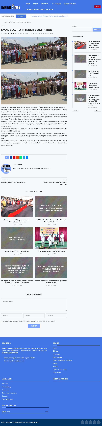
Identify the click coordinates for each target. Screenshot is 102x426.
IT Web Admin (12, 33)
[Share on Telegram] (24, 157)
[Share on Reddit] (17, 157)
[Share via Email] (27, 157)
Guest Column (70, 4)
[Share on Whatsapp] (20, 157)
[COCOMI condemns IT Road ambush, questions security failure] (51, 267)
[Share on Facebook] (11, 157)
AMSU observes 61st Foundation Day (17, 251)
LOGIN (97, 6)
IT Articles (56, 4)
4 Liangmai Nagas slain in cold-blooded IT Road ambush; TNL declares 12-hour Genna (94, 100)
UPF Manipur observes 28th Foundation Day (51, 251)
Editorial (45, 4)
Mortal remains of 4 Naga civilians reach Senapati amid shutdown (52, 16)
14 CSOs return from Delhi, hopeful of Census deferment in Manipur (94, 59)
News (35, 4)
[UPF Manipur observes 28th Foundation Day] (51, 238)
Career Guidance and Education (39, 9)
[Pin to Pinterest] (14, 157)
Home (28, 4)
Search (74, 26)
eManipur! (35, 422)
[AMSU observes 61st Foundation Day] (17, 238)
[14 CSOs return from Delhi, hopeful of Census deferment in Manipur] (51, 206)
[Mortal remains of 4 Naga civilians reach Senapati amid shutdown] (17, 206)
